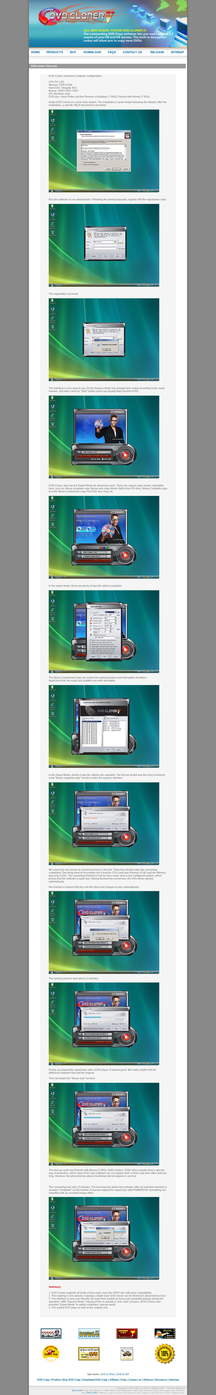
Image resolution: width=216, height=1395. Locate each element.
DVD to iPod (107, 1374)
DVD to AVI (122, 1374)
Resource (161, 1379)
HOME (35, 52)
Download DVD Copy (95, 1379)
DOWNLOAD (92, 52)
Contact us (135, 1379)
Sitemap (174, 1379)
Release (148, 1379)
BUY (73, 52)
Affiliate (114, 1379)
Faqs (124, 1379)
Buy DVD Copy (72, 1379)
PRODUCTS (54, 52)
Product (56, 1379)
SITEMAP (177, 52)
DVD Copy (116, 33)
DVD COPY (77, 1390)
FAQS (112, 52)
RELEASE (157, 52)
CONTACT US (132, 52)
